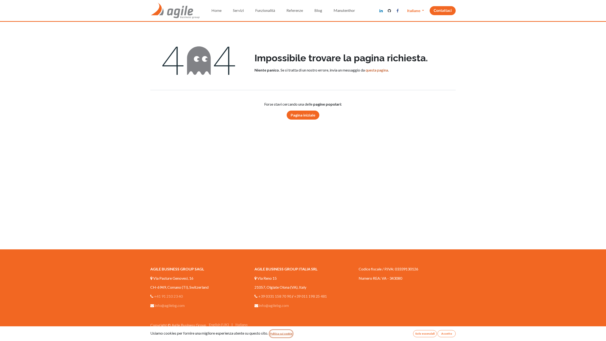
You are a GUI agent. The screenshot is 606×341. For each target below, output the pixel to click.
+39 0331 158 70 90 (274, 296)
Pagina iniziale (303, 115)
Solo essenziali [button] (425, 333)
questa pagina (376, 70)
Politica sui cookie (281, 333)
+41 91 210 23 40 (168, 296)
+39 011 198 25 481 (310, 296)
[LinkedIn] (381, 10)
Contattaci (443, 10)
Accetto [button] (446, 333)
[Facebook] (397, 10)
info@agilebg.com (170, 305)
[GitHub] (389, 10)
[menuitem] (216, 10)
